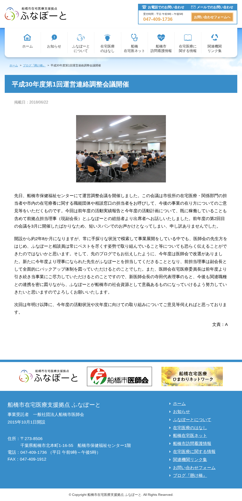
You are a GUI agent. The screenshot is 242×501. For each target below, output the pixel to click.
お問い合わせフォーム (194, 467)
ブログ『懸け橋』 (190, 475)
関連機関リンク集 (214, 48)
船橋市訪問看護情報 (161, 48)
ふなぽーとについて (81, 48)
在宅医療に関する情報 (188, 48)
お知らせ (54, 46)
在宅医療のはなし (107, 48)
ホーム (27, 46)
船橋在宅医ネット (134, 48)
